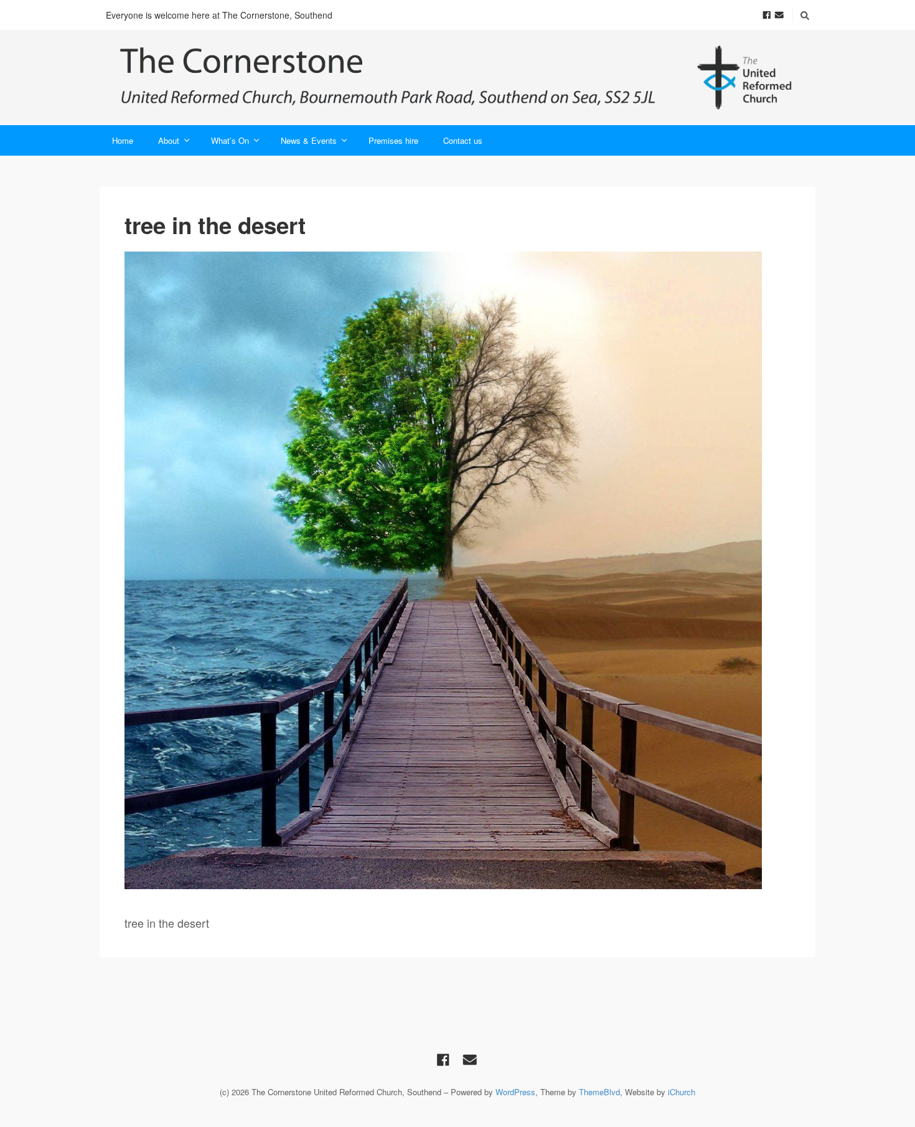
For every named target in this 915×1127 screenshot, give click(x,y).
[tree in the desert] (457, 570)
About (168, 140)
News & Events (309, 140)
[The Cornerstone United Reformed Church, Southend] (457, 77)
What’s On (230, 140)
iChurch (681, 1092)
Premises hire (393, 140)
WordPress (515, 1092)
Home (122, 140)
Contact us (462, 140)
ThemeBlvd (599, 1092)
